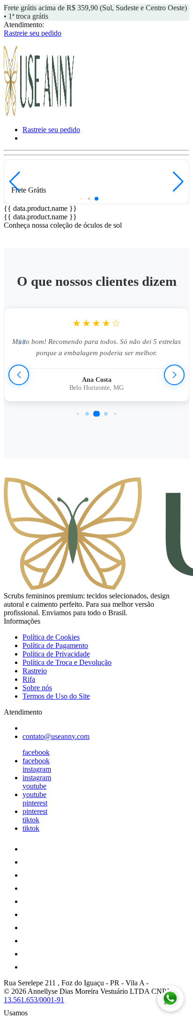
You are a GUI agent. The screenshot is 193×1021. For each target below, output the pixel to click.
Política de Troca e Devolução (66, 662)
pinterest (34, 803)
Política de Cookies (51, 637)
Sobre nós (37, 688)
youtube (34, 786)
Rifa (28, 679)
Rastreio (34, 671)
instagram (36, 769)
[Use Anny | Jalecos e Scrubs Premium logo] (39, 114)
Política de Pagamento (55, 645)
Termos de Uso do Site (56, 696)
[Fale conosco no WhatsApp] (170, 998)
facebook (36, 752)
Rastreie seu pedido (32, 33)
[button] (14, 181)
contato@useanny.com (55, 736)
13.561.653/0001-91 (34, 1000)
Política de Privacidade (56, 654)
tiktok (30, 820)
